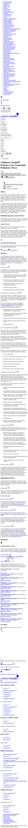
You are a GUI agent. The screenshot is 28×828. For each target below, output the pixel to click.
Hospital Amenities (7, 23)
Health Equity (6, 692)
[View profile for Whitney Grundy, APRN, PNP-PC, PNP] (14, 607)
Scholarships (6, 82)
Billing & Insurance (7, 39)
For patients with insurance (9, 46)
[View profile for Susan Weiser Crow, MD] (14, 572)
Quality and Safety (7, 819)
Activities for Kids (7, 35)
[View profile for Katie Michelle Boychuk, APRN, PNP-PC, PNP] (14, 602)
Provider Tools (6, 61)
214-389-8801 (8, 186)
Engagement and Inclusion (9, 690)
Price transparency (7, 767)
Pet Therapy (6, 90)
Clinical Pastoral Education (9, 80)
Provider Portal (6, 55)
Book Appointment (7, 1)
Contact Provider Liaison (9, 59)
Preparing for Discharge (8, 26)
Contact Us (6, 795)
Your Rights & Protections (9, 44)
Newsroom (5, 737)
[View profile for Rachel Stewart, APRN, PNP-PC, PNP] (14, 617)
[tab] (3, 173)
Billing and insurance (7, 750)
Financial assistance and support (10, 758)
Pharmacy (5, 8)
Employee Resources (8, 723)
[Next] (2, 172)
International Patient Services (10, 821)
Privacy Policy (6, 817)
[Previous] (2, 571)
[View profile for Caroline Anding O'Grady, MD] (14, 589)
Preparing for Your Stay (8, 25)
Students (5, 89)
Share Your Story (7, 52)
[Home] (14, 115)
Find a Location (7, 9)
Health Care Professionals (9, 73)
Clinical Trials (6, 67)
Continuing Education (8, 76)
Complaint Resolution (8, 820)
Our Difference (6, 694)
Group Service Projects (8, 91)
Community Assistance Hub (9, 30)
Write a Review (6, 50)
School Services (7, 32)
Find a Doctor (6, 10)
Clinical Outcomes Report (9, 63)
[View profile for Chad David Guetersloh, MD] (14, 593)
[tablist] (14, 174)
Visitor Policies (6, 27)
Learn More (6, 64)
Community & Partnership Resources (11, 28)
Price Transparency (7, 45)
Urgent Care (6, 4)
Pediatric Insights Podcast (9, 71)
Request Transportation (8, 58)
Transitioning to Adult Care (9, 34)
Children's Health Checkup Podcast (11, 84)
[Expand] (8, 267)
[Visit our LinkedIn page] (8, 670)
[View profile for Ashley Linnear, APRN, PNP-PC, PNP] (14, 612)
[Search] (10, 153)
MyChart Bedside (7, 21)
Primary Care (6, 7)
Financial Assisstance (8, 43)
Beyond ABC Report (8, 85)
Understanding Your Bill (9, 41)
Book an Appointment (8, 12)
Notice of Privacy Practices (9, 815)
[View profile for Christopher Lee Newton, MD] (14, 581)
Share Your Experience (8, 49)
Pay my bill (6, 756)
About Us (5, 688)
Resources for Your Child (9, 31)
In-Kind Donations (7, 93)
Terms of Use (6, 816)
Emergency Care (7, 3)
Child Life (5, 36)
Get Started (6, 86)
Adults (4, 88)
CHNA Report (6, 823)
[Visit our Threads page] (10, 670)
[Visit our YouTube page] (6, 670)
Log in (4, 17)
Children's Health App (8, 19)
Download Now (7, 16)
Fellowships (6, 77)
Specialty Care (6, 5)
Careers (5, 721)
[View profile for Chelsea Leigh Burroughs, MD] (14, 597)
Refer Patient (6, 54)
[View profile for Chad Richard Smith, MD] (14, 585)
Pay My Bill (6, 40)
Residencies (6, 79)
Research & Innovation (8, 66)
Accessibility (6, 799)
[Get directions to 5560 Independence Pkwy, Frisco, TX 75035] (1, 629)
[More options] (13, 664)
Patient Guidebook (7, 22)
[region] (14, 597)
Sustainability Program (8, 698)
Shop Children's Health (8, 793)
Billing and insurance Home (9, 754)
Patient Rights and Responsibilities (11, 814)
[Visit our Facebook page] (1, 670)
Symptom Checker (7, 14)
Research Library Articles (9, 68)
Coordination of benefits (8, 765)
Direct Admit (6, 57)
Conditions (5, 13)
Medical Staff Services (8, 62)
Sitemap (5, 797)
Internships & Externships (9, 75)
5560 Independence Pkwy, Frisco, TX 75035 (13, 184)
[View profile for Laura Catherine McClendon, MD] (14, 576)
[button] (14, 267)
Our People (6, 696)
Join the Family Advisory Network (11, 53)
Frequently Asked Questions (9, 18)
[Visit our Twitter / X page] (3, 670)
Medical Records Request (9, 48)
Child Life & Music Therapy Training (12, 81)
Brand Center (6, 739)
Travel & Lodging (7, 37)
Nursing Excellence (7, 70)
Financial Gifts (6, 94)
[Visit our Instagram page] (5, 670)
